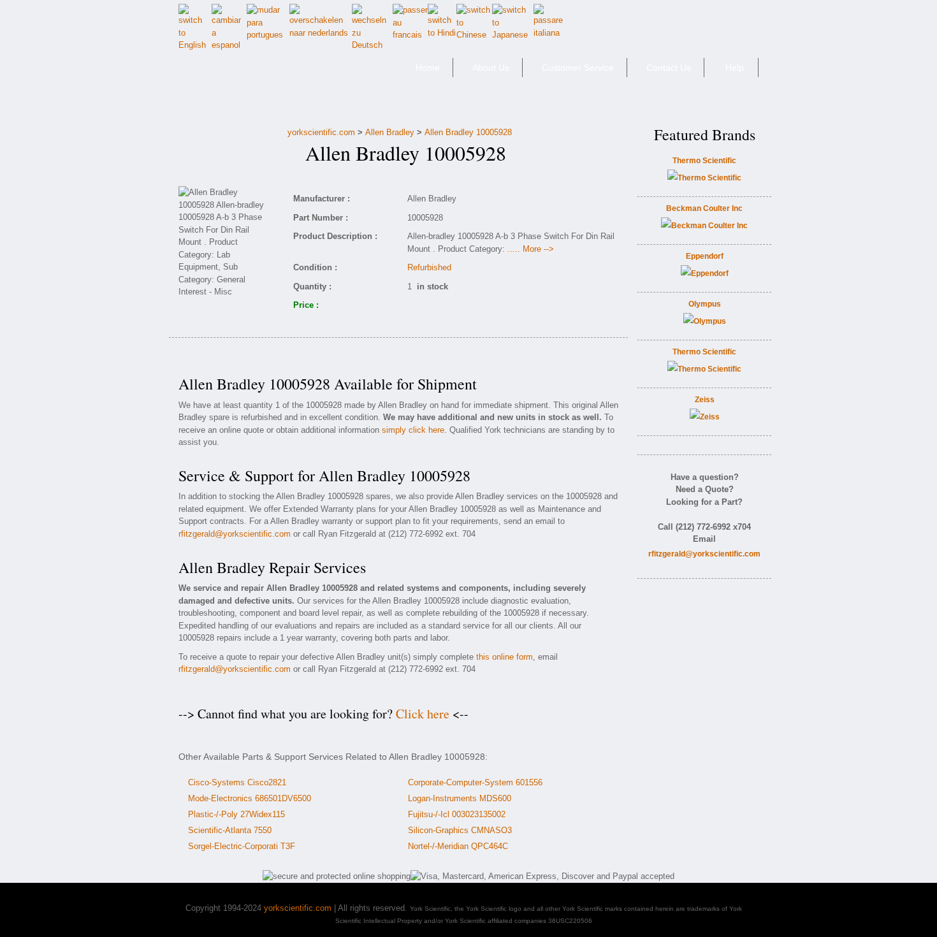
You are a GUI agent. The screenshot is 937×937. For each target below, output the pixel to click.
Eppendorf (704, 256)
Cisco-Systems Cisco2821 (237, 782)
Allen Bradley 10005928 (468, 132)
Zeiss (705, 399)
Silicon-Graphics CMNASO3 (460, 830)
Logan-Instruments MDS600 (459, 798)
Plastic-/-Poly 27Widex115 (236, 814)
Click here (422, 713)
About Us (490, 67)
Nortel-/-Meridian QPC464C (458, 846)
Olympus (704, 304)
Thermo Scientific (704, 160)
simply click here (413, 430)
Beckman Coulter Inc (704, 208)
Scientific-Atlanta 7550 (230, 830)
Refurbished (429, 267)
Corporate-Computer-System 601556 (475, 782)
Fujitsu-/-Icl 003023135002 (456, 814)
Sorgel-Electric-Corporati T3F (241, 846)
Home (428, 67)
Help (734, 67)
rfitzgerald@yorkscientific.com (234, 534)
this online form (504, 657)
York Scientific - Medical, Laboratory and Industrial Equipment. (268, 73)
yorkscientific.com (321, 132)
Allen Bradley (389, 132)
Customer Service (578, 67)
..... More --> (530, 249)
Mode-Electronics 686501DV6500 (249, 798)
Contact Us (668, 67)
